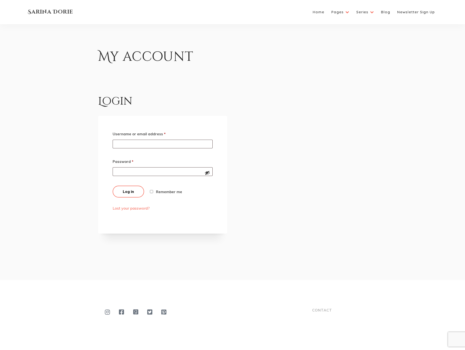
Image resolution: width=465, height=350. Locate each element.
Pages (337, 12)
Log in (128, 191)
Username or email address (139, 134)
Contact (322, 310)
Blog (385, 12)
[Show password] (207, 172)
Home (318, 12)
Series (362, 12)
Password (123, 161)
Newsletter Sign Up (416, 12)
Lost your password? (131, 208)
